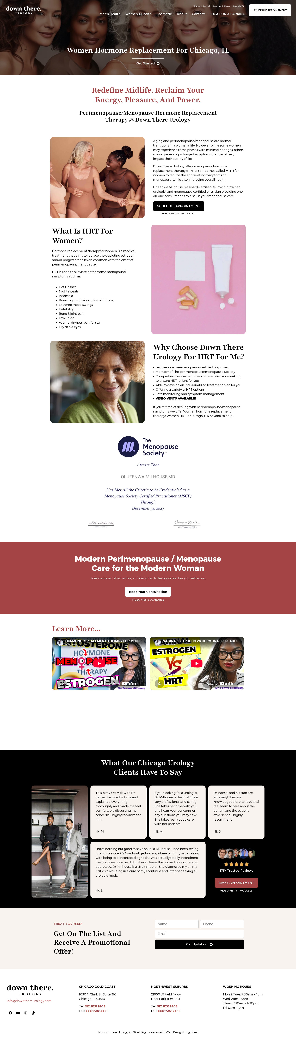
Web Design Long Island (182, 1032)
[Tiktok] (33, 1013)
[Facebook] (10, 1013)
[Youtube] (18, 1013)
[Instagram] (25, 1013)
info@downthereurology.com (29, 1001)
